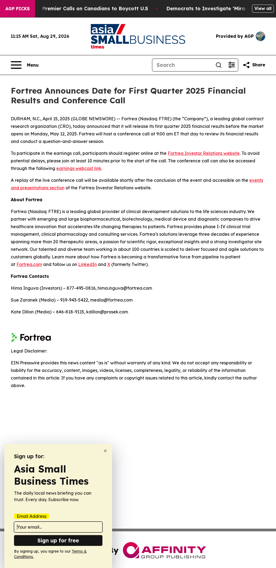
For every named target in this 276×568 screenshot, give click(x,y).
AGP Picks (17, 8)
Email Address (31, 516)
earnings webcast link (78, 168)
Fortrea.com (29, 264)
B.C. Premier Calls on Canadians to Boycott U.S (90, 8)
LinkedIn (87, 264)
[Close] (105, 450)
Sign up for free (58, 540)
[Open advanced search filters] (231, 65)
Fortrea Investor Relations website (204, 153)
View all (262, 8)
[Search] (218, 65)
